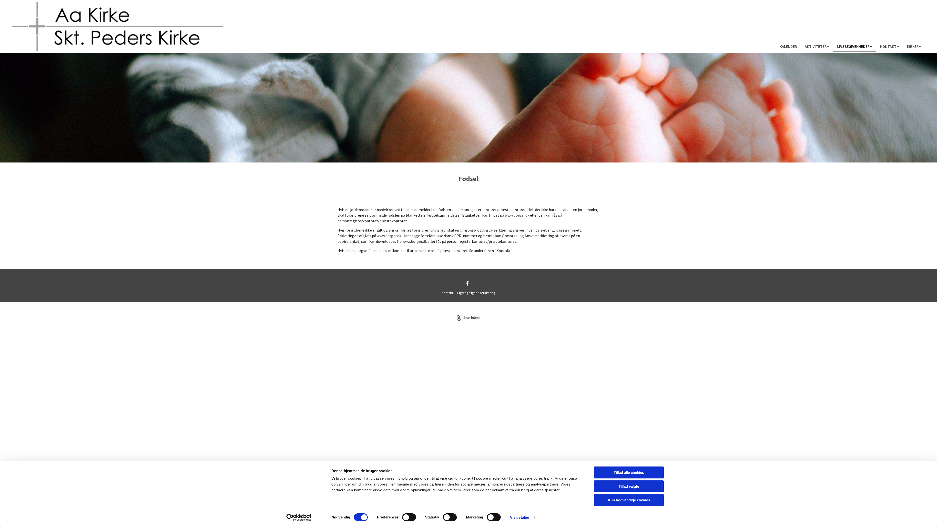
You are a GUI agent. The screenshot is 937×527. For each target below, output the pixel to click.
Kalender (788, 46)
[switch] (409, 517)
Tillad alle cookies (629, 472)
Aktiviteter (816, 46)
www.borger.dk (517, 215)
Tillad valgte (629, 486)
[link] (817, 46)
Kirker (913, 46)
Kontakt (888, 46)
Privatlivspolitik (450, 304)
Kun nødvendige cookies (629, 500)
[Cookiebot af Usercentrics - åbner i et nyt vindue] (299, 517)
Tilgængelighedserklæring (476, 293)
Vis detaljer (519, 517)
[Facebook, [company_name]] (467, 283)
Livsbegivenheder (853, 46)
